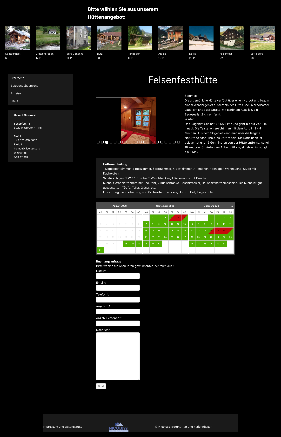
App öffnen (21, 156)
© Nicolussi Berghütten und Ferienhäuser (183, 426)
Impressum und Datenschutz (62, 426)
